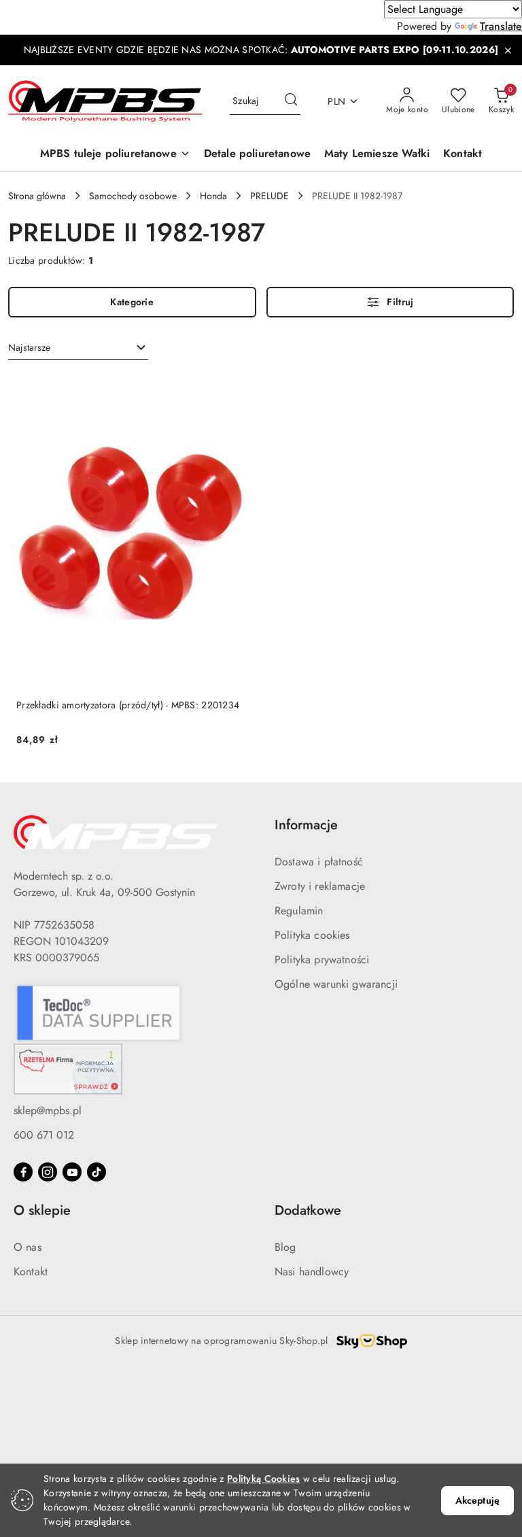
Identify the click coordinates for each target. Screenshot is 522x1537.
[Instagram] (47, 1171)
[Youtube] (72, 1171)
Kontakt (31, 1271)
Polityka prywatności (322, 959)
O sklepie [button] (42, 1210)
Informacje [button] (306, 825)
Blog (285, 1247)
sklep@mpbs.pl (48, 1110)
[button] (115, 154)
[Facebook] (23, 1171)
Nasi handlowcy (312, 1271)
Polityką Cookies (263, 1478)
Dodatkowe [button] (308, 1210)
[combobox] (78, 348)
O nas (27, 1247)
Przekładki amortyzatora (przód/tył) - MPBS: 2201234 (127, 705)
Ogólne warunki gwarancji (336, 984)
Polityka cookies (312, 935)
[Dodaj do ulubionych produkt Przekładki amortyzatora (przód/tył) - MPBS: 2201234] (237, 389)
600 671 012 (44, 1135)
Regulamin (299, 910)
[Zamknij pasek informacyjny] (508, 50)
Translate (501, 26)
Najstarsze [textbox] (29, 347)
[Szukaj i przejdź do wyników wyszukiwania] (290, 101)
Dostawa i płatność (319, 861)
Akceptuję (477, 1500)
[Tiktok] (96, 1171)
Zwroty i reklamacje (320, 886)
